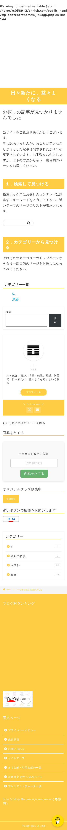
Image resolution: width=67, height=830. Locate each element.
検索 (9, 312)
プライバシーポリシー (22, 730)
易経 (15, 299)
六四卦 (35, 565)
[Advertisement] (33, 54)
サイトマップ (16, 758)
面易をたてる (34, 473)
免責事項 (13, 739)
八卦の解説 (34, 556)
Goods (11, 499)
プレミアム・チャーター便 (25, 786)
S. (13, 294)
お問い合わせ (16, 749)
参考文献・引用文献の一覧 (25, 767)
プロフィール (33, 392)
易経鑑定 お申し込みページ (25, 776)
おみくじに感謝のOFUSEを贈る (24, 423)
